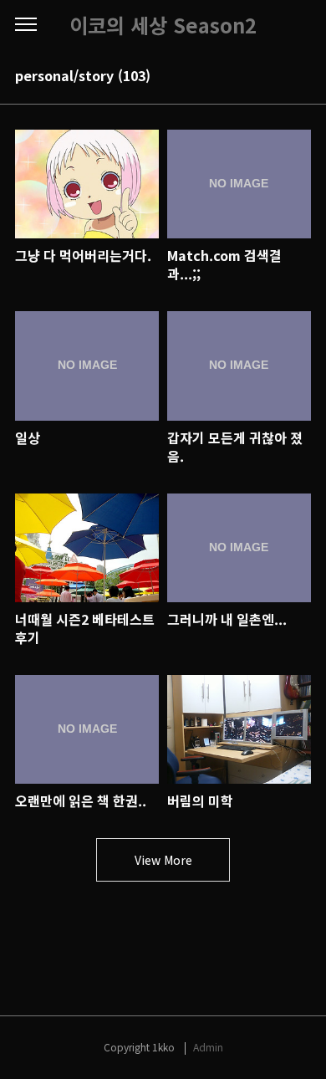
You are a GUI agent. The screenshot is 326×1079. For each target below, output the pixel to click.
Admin (208, 1047)
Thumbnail (277, 77)
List (301, 77)
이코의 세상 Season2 (163, 25)
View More (163, 859)
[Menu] (26, 25)
